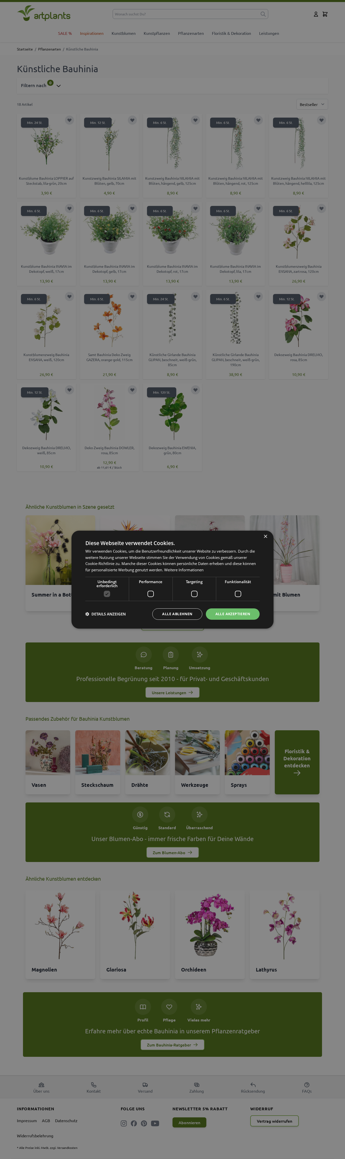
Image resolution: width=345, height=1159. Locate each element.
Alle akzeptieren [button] (232, 613)
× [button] (265, 536)
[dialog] (172, 579)
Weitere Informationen (184, 569)
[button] (105, 614)
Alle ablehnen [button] (177, 613)
